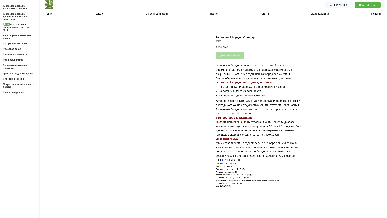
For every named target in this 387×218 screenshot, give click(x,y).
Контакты (376, 13)
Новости (214, 13)
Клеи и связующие (13, 92)
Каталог (99, 13)
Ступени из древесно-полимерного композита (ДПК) (16, 27)
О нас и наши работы (157, 13)
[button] (368, 5)
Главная (49, 13)
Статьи (265, 13)
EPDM (226, 160)
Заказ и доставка (320, 13)
